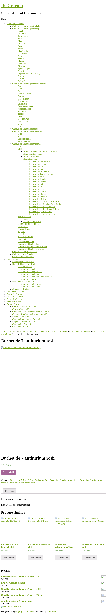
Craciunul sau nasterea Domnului (27, 319)
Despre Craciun (13, 304)
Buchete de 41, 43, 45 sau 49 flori (44, 209)
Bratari (21, 234)
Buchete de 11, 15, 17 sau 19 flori (44, 201)
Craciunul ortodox (20, 327)
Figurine (21, 66)
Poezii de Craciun (14, 299)
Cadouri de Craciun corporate (25, 129)
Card (20, 126)
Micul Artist (23, 51)
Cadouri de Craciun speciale (24, 251)
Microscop (22, 41)
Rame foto (22, 239)
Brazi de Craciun (14, 259)
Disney (21, 76)
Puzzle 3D (22, 33)
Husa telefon (23, 99)
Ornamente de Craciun (22, 289)
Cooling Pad (23, 119)
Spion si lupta (24, 68)
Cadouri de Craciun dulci (29, 244)
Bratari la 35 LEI (25, 236)
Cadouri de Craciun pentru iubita (32, 246)
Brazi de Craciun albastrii (29, 274)
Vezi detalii (8, 472)
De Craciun (12, 5)
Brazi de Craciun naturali (23, 281)
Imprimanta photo (25, 106)
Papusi (21, 71)
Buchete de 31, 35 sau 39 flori (42, 206)
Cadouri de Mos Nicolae (23, 254)
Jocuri (20, 48)
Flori (20, 149)
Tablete (21, 114)
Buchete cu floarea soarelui (41, 174)
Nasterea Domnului (20, 317)
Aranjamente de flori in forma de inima (40, 151)
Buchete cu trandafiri (38, 196)
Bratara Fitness (24, 94)
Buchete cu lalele (36, 189)
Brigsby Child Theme (24, 611)
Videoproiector (24, 109)
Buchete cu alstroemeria (39, 161)
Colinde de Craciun (15, 291)
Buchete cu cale (36, 166)
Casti (20, 89)
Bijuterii (21, 231)
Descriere (9, 491)
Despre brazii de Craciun (23, 261)
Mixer (26, 219)
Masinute (22, 61)
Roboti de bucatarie (32, 221)
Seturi (20, 56)
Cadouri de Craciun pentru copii (26, 28)
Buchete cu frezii (36, 176)
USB (20, 124)
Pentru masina (24, 141)
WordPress (51, 611)
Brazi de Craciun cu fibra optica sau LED (36, 276)
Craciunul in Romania (22, 324)
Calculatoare (23, 121)
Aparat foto (23, 101)
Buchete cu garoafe (37, 179)
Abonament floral (31, 156)
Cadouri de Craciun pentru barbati (27, 131)
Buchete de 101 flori (38, 199)
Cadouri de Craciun (15, 23)
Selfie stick (22, 104)
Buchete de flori (30, 159)
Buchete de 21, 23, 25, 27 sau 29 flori (45, 204)
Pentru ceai (23, 226)
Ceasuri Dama (24, 229)
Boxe (20, 91)
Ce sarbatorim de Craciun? (24, 306)
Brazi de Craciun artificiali (23, 264)
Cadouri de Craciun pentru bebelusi (27, 26)
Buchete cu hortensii (38, 184)
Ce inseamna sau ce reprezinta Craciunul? (30, 311)
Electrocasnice (24, 216)
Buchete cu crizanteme (39, 171)
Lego (20, 46)
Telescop (22, 38)
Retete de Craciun (14, 294)
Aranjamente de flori (32, 154)
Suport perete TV (25, 139)
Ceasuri (21, 96)
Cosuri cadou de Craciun (23, 256)
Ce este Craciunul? (20, 309)
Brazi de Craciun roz (27, 279)
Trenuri (21, 58)
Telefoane (22, 111)
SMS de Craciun (14, 301)
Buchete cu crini (36, 169)
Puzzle (21, 31)
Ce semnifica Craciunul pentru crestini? (29, 314)
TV (19, 136)
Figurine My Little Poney (29, 74)
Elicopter (22, 63)
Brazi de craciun (25, 266)
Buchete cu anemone (38, 164)
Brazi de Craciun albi (27, 269)
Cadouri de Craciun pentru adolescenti (29, 84)
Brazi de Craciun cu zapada (30, 271)
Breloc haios (23, 53)
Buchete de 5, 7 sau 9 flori (40, 211)
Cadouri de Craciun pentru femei (26, 144)
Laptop (21, 116)
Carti (20, 86)
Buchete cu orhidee (37, 194)
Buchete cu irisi (36, 186)
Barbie (21, 79)
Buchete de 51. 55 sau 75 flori (42, 214)
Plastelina (22, 43)
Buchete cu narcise (37, 191)
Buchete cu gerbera (37, 181)
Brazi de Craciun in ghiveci (30, 284)
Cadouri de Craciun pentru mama (32, 249)
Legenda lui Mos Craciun (23, 322)
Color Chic (23, 81)
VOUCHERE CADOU (28, 224)
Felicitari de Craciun (16, 296)
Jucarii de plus (24, 36)
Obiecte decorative (26, 241)
